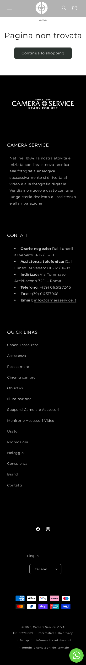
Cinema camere (21, 377)
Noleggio (15, 453)
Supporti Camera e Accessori (33, 409)
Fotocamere (18, 366)
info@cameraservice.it (55, 300)
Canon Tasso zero (23, 345)
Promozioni (17, 442)
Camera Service (44, 627)
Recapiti (26, 640)
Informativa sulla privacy (55, 633)
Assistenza (16, 356)
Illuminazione (19, 399)
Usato (12, 431)
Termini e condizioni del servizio (45, 647)
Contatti (14, 485)
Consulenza (17, 463)
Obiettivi (15, 388)
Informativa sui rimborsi (53, 640)
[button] (9, 8)
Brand (12, 474)
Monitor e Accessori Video (30, 420)
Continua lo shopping (43, 53)
